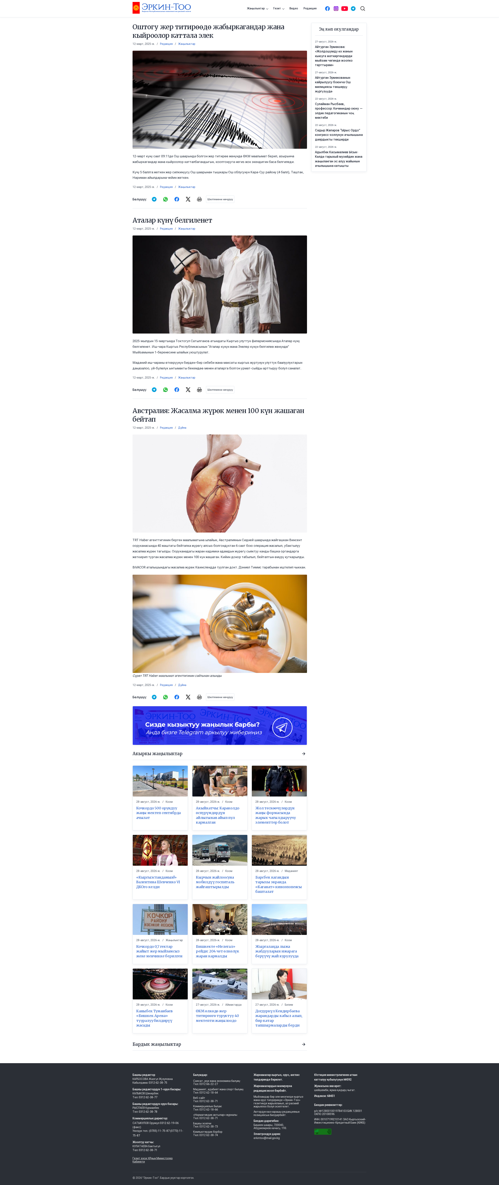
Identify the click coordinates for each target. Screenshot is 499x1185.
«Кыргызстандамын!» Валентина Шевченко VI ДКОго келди (158, 882)
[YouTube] (344, 8)
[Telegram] (353, 8)
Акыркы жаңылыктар (157, 753)
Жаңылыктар (256, 8)
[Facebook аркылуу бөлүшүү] (176, 199)
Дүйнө (182, 427)
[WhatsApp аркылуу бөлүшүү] (165, 199)
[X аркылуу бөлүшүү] (188, 199)
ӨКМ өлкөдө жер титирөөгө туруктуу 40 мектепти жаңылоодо (217, 1016)
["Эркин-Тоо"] (162, 8)
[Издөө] (362, 8)
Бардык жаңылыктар (157, 1044)
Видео (293, 8)
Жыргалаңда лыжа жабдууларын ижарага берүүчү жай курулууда (276, 951)
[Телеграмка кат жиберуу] (220, 725)
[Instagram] (336, 8)
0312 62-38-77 (147, 1097)
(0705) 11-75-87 (159, 1130)
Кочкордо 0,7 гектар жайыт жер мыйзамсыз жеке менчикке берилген (159, 951)
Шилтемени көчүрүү (220, 199)
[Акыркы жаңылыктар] (303, 753)
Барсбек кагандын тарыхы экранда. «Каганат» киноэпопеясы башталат (278, 884)
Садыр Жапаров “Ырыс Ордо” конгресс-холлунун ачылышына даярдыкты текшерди (339, 134)
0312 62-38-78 (147, 1111)
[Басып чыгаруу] (199, 199)
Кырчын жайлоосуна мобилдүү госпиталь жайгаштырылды (215, 882)
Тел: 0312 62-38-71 (145, 1150)
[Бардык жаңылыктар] (303, 1044)
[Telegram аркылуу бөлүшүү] (154, 199)
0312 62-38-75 (158, 1082)
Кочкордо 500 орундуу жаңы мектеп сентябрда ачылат (158, 813)
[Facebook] (327, 8)
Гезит (277, 8)
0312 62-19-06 (169, 1123)
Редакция (310, 8)
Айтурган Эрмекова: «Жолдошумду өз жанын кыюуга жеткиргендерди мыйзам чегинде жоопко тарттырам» (334, 56)
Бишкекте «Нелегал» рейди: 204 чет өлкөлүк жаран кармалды (217, 951)
